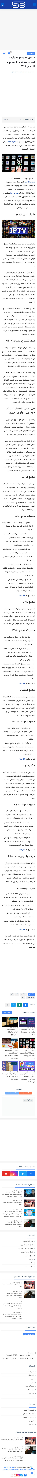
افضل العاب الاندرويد (26, 1245)
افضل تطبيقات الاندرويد (25, 1248)
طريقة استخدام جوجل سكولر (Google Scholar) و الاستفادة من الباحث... (27, 1078)
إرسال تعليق (28, 1100)
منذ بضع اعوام (30, 1027)
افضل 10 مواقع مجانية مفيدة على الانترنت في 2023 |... (27, 1032)
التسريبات (31, 1375)
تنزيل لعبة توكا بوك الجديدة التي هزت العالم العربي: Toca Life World (12, 1306)
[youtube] (6, 1173)
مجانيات (31, 1397)
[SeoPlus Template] (31, 1467)
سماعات (31, 1393)
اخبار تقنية (31, 53)
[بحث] (2, 4)
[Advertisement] (18, 29)
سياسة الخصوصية (28, 1417)
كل (12, 994)
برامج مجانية (29, 1255)
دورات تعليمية (29, 1389)
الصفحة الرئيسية (29, 1410)
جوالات (31, 1259)
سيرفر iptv (14, 193)
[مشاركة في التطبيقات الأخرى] (7, 1005)
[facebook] (31, 1173)
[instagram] (14, 1173)
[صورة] (29, 1193)
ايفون (32, 1382)
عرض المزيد (7, 1012)
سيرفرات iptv (12, 142)
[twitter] (23, 1173)
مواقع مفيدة (30, 997)
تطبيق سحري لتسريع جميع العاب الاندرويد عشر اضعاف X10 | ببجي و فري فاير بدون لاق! (12, 1194)
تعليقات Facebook (12, 1093)
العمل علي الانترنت (27, 1252)
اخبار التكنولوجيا (28, 1241)
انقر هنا (22, 596)
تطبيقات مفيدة (29, 1386)
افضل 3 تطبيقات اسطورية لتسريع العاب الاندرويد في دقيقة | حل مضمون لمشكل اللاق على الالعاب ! (12, 1214)
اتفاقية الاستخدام (28, 1413)
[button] (25, 1005)
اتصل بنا (31, 1424)
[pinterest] (12, 1475)
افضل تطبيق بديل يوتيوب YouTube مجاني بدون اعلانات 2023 (13, 1224)
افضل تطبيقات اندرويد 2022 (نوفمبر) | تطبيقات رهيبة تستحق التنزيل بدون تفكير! (19, 1357)
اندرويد (32, 1379)
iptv (23, 997)
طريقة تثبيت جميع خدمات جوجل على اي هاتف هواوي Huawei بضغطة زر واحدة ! (12, 1317)
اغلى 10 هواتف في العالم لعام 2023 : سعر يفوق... (12, 1032)
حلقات (31, 1263)
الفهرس (31, 1421)
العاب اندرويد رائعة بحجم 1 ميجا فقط (12, 1203)
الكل (17, 994)
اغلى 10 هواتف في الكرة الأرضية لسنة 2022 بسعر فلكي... (10, 1076)
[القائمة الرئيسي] (34, 4)
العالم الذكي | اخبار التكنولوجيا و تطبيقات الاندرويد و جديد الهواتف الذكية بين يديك (18, 1469)
